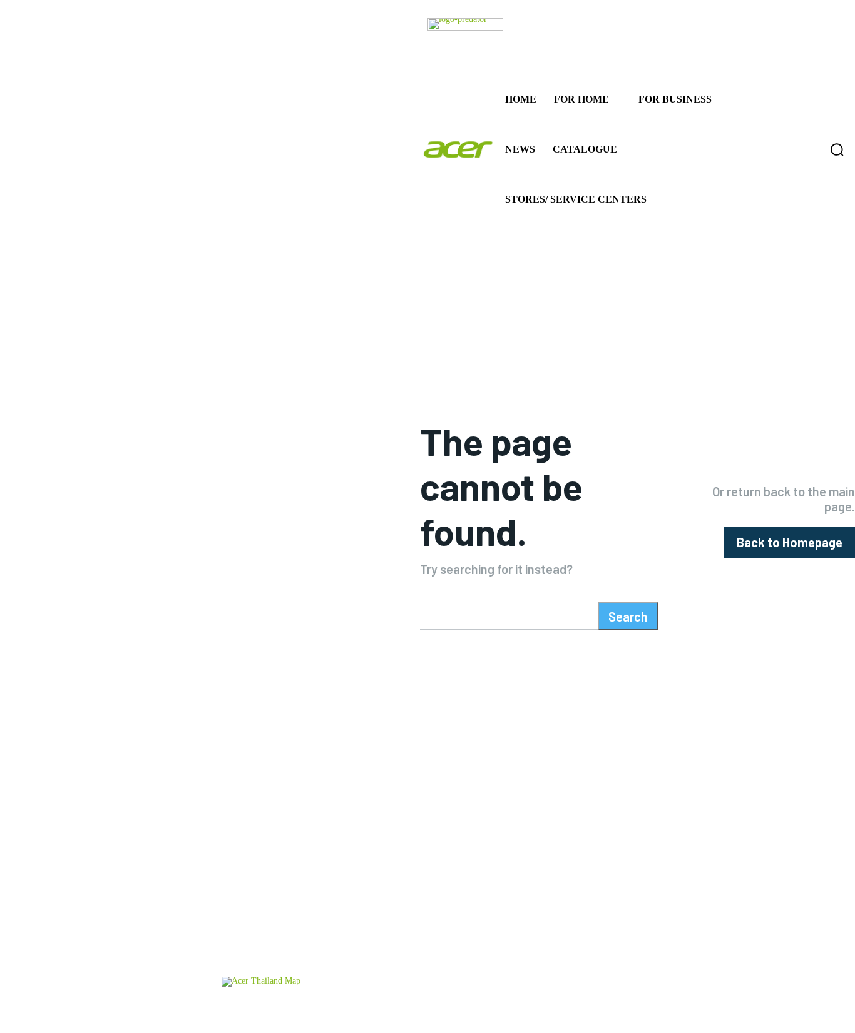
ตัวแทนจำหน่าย (301, 1009)
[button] (810, 149)
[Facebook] (719, 944)
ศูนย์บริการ (243, 1009)
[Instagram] (759, 944)
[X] (800, 944)
